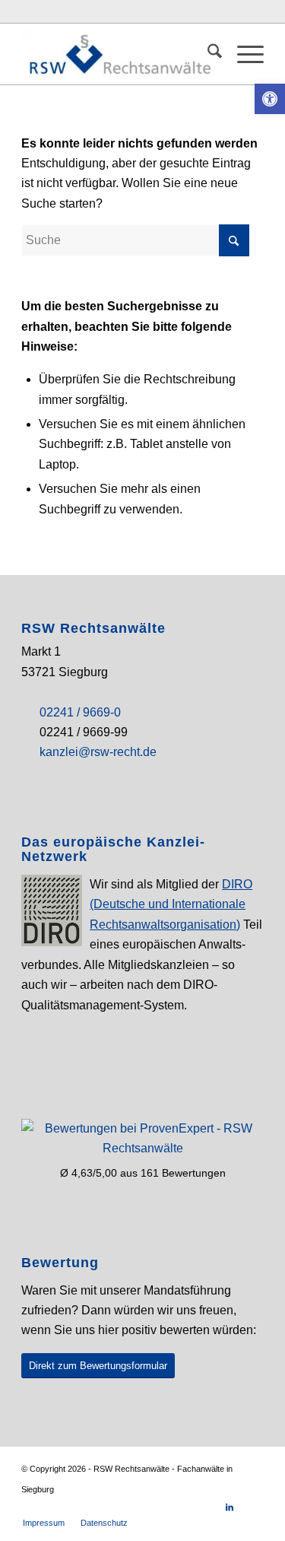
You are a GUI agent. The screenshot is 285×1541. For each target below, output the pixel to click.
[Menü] (243, 54)
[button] (270, 99)
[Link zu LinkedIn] (229, 1506)
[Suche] (207, 54)
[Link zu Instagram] (252, 1506)
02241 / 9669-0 (80, 712)
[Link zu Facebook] (206, 1506)
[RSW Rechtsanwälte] (118, 54)
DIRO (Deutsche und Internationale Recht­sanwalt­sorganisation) (171, 904)
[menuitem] (207, 54)
